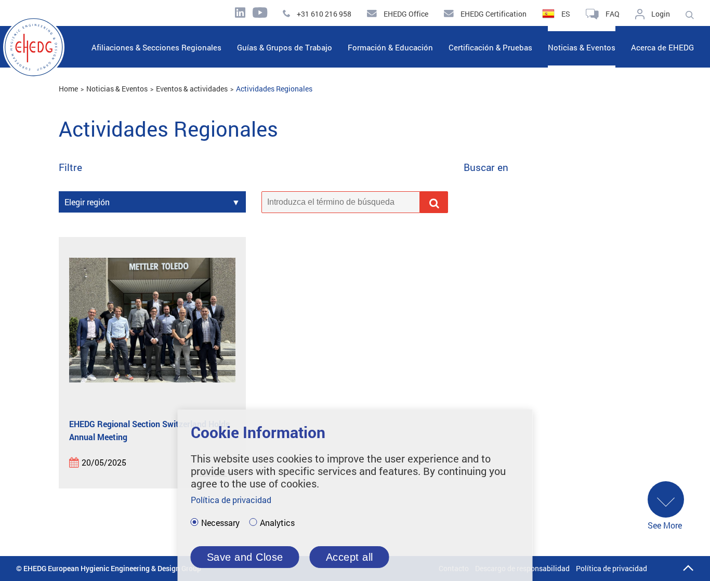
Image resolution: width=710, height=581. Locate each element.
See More (665, 525)
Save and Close (245, 557)
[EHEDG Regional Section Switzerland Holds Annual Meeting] (152, 328)
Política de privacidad (611, 568)
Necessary (220, 522)
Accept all (349, 557)
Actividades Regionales (274, 89)
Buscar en (486, 168)
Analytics (277, 522)
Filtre (70, 168)
